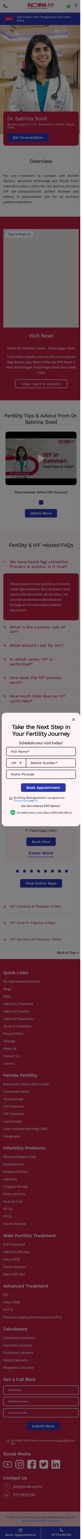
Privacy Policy (21, 800)
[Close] (73, 719)
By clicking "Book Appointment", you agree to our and (39, 799)
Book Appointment (43, 787)
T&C (36, 800)
